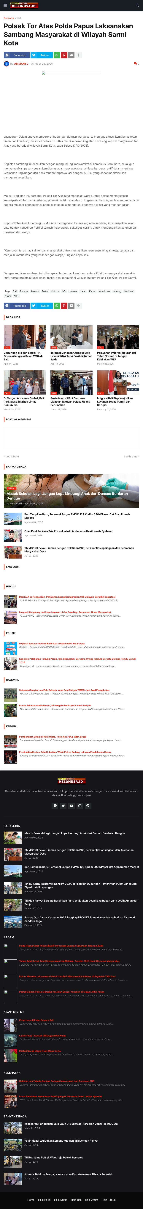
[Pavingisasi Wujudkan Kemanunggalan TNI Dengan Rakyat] (13, 1145)
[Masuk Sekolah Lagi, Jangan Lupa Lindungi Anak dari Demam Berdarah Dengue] (13, 838)
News (8, 296)
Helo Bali (76, 1199)
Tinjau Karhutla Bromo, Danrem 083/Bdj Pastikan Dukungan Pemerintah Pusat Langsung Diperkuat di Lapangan (80, 885)
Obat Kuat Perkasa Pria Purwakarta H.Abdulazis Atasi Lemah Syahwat (68, 531)
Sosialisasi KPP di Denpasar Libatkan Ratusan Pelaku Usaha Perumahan (70, 401)
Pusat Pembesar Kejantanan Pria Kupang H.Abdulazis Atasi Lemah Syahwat (60, 1096)
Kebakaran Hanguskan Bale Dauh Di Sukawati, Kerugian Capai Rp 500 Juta (71, 1123)
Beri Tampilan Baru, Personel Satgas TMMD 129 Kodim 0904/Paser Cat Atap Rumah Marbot (77, 516)
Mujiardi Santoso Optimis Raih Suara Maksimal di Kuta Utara (52, 643)
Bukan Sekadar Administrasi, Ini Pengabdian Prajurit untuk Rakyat (55, 705)
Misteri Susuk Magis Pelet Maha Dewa (40, 1050)
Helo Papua (109, 1199)
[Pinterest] (64, 55)
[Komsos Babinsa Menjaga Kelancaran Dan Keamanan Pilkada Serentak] (13, 1179)
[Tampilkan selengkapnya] (78, 55)
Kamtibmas (104, 291)
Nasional (129, 291)
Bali (19, 18)
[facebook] (55, 806)
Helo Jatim (91, 1199)
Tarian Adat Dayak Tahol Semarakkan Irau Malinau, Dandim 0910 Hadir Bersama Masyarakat (69, 961)
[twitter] (63, 806)
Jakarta (73, 291)
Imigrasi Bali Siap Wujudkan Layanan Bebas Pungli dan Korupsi (115, 401)
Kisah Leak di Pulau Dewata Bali (36, 1020)
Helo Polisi (44, 1199)
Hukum (55, 291)
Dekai (45, 291)
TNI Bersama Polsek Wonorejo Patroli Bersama (53, 1157)
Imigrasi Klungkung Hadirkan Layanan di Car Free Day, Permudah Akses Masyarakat (65, 612)
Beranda (9, 18)
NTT (16, 296)
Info (64, 291)
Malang (117, 291)
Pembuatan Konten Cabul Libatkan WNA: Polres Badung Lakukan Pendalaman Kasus (65, 752)
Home (30, 1199)
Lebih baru (12, 456)
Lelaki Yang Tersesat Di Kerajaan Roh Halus (42, 1035)
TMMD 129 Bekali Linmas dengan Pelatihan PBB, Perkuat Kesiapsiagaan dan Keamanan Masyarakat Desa (79, 549)
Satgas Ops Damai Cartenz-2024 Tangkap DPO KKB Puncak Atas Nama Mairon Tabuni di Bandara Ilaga (80, 919)
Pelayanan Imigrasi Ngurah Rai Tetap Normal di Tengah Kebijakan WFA (116, 356)
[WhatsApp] (57, 55)
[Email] (71, 55)
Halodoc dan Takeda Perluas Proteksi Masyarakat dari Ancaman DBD (56, 1081)
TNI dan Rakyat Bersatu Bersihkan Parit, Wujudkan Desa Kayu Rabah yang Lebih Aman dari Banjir (81, 902)
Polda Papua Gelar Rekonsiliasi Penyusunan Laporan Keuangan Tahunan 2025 (61, 945)
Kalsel (92, 291)
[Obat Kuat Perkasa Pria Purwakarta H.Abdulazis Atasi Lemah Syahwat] (13, 536)
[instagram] (80, 806)
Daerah (35, 291)
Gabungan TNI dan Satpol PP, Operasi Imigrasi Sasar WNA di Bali (23, 356)
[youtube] (71, 806)
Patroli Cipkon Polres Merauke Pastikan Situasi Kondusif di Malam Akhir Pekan (61, 991)
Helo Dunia (60, 1199)
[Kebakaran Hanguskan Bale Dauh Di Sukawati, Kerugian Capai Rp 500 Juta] (13, 1128)
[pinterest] (88, 806)
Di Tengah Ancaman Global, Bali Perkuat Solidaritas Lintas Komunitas (24, 401)
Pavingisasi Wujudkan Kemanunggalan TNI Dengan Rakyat (61, 1140)
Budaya (24, 291)
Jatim (83, 291)
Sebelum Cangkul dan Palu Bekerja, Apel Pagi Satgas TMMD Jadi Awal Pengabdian (64, 690)
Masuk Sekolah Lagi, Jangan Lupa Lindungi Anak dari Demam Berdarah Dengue (74, 833)
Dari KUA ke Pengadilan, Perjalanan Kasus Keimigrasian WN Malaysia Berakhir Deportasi (67, 596)
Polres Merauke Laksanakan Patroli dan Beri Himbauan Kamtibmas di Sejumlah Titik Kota (67, 976)
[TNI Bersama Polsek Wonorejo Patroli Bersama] (13, 1162)
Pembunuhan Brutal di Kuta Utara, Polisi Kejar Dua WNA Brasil (52, 736)
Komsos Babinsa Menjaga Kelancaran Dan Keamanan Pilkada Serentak (68, 1174)
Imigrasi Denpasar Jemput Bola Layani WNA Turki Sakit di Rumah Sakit (71, 356)
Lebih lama (130, 456)
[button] (5, 5)
